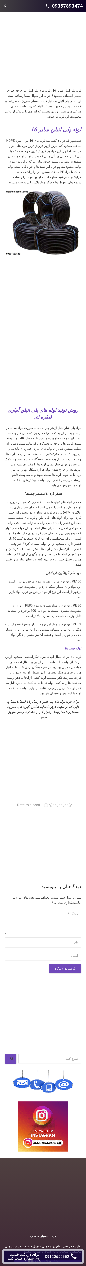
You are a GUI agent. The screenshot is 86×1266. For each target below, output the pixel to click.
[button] (5, 6)
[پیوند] (43, 222)
